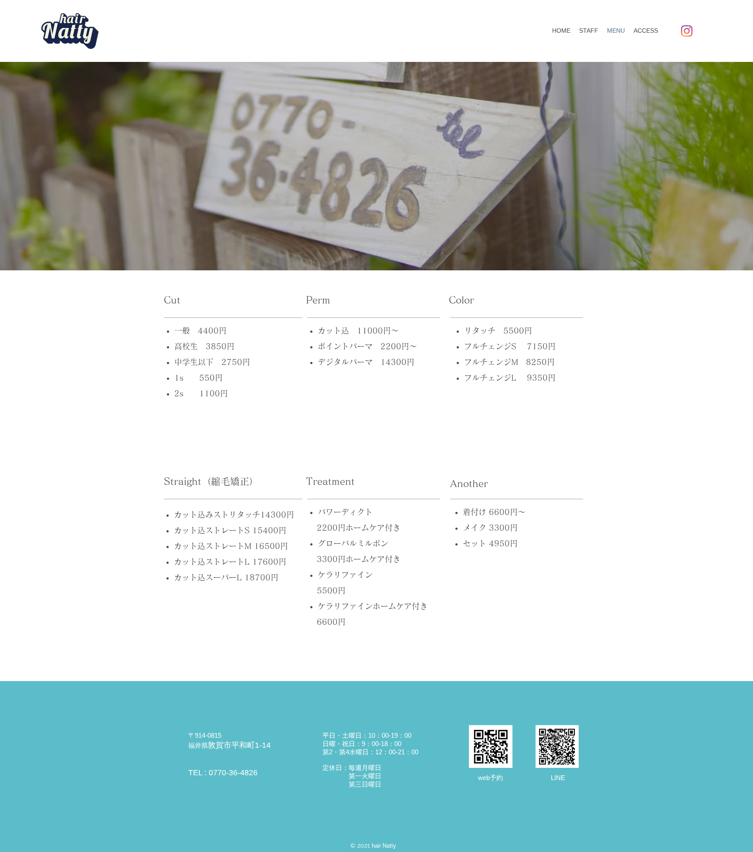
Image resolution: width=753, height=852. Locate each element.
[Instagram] (686, 31)
